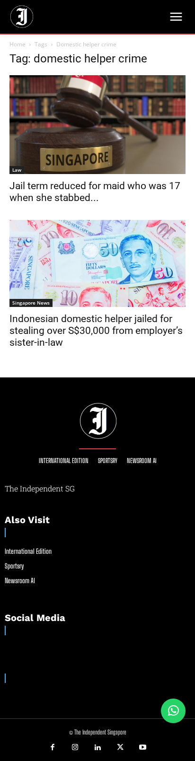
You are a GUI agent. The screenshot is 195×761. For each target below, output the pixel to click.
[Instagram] (75, 748)
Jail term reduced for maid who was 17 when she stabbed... (94, 191)
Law (16, 169)
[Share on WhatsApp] (173, 711)
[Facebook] (53, 748)
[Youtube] (142, 748)
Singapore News (31, 302)
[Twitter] (120, 748)
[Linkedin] (97, 748)
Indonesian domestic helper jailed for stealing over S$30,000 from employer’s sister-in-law (96, 330)
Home (17, 44)
